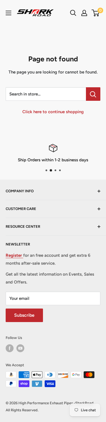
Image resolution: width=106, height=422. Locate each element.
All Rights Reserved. (22, 410)
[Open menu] (8, 13)
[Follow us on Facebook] (10, 348)
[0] (95, 13)
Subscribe (24, 315)
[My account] (84, 13)
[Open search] (73, 13)
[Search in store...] (93, 94)
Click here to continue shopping (53, 111)
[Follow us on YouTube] (20, 348)
